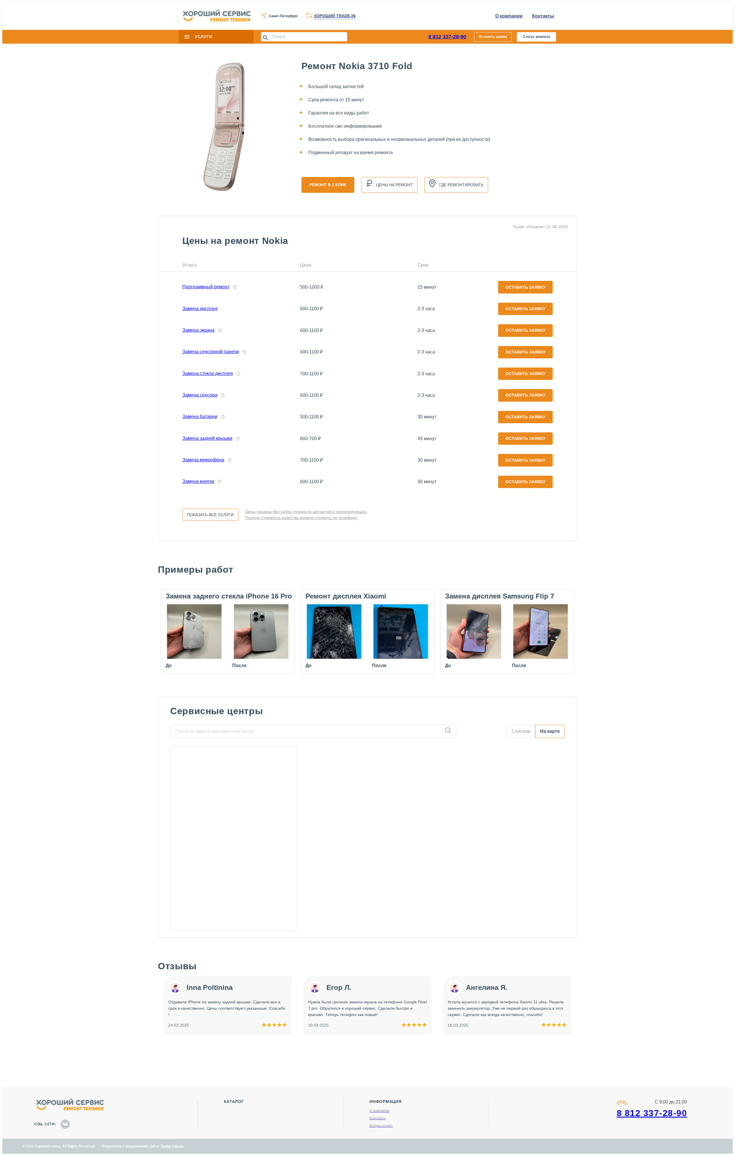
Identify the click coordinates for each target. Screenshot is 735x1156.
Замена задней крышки (207, 438)
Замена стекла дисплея (207, 373)
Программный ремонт (205, 286)
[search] (448, 731)
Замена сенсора (199, 395)
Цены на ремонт (394, 184)
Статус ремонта (536, 37)
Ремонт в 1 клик (328, 184)
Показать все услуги (210, 514)
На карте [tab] (550, 731)
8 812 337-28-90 (447, 37)
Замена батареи (199, 416)
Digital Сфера (172, 1146)
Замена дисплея (200, 308)
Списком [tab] (521, 731)
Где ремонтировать (461, 184)
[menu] (187, 37)
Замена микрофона (203, 459)
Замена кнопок (198, 481)
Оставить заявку (493, 37)
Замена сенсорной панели (210, 351)
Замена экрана (198, 330)
